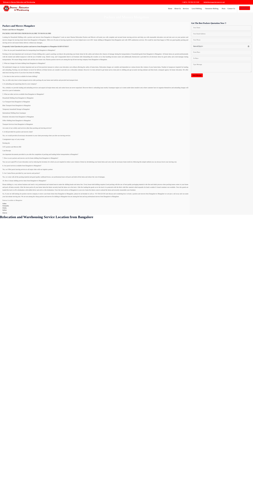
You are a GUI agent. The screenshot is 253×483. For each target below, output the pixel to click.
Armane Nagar (6, 336)
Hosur (45, 362)
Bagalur (4, 370)
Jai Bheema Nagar (48, 388)
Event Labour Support (50, 261)
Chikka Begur (25, 322)
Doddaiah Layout (48, 227)
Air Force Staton (7, 248)
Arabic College (6, 314)
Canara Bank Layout (27, 270)
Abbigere (5, 231)
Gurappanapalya (48, 309)
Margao (66, 305)
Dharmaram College (27, 479)
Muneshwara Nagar (70, 340)
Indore (45, 375)
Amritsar (4, 266)
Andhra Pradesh (7, 283)
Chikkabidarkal (26, 340)
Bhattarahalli (6, 462)
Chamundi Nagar (26, 288)
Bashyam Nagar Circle (9, 418)
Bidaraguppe (25, 240)
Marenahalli (68, 301)
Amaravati (5, 261)
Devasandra (24, 471)
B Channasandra (7, 353)
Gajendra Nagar (48, 275)
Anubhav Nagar (7, 305)
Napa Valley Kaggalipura (72, 388)
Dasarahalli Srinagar (27, 427)
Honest (45, 353)
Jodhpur (45, 444)
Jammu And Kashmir (49, 401)
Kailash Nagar (47, 462)
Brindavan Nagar (26, 261)
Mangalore (67, 288)
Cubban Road (25, 410)
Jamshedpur (46, 410)
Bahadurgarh (6, 375)
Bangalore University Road (10, 401)
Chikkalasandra (26, 349)
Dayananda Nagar (26, 440)
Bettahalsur (5, 453)
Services (186, 9)
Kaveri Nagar (68, 222)
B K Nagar (5, 357)
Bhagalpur (5, 457)
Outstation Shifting (212, 9)
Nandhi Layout (69, 383)
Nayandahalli (68, 396)
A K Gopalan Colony (8, 227)
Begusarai (5, 427)
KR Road (67, 253)
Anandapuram (6, 275)
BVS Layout (25, 266)
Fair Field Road (47, 266)
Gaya (44, 288)
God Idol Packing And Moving (52, 296)
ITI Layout (46, 383)
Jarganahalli (46, 414)
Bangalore (5, 396)
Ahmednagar (6, 244)
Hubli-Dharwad (48, 366)
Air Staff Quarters (7, 253)
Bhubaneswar (25, 235)
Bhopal (23, 231)
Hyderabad (46, 370)
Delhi (23, 457)
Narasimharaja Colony (71, 392)
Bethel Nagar (6, 449)
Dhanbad (24, 475)
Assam (4, 349)
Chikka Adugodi (26, 314)
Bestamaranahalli (7, 444)
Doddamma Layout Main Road (52, 231)
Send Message (197, 75)
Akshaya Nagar (7, 257)
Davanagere (25, 436)
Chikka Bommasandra (28, 327)
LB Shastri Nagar (69, 270)
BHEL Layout (25, 222)
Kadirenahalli (47, 449)
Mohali (66, 331)
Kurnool (66, 261)
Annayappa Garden (8, 296)
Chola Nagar (25, 366)
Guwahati (46, 318)
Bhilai (23, 227)
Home (170, 9)
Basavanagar (6, 414)
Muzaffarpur (68, 357)
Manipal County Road (71, 292)
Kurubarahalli (68, 266)
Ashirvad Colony (7, 340)
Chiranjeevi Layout (27, 357)
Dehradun (24, 453)
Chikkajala (24, 344)
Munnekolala (68, 349)
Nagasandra (68, 370)
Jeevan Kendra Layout (50, 431)
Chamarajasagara (26, 283)
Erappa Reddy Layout (50, 253)
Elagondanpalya (48, 248)
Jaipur (44, 392)
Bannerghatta (6, 410)
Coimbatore (24, 396)
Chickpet (24, 309)
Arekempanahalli (7, 322)
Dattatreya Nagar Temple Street (31, 431)
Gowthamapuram (48, 301)
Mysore (66, 362)
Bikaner (23, 248)
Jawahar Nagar (47, 418)
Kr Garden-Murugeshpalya (72, 248)
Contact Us (231, 9)
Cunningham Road (27, 414)
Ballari (4, 388)
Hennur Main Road (49, 340)
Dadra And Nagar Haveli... (29, 418)
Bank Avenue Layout (8, 405)
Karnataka (46, 475)
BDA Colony (6, 423)
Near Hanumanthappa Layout (73, 401)
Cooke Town (25, 401)
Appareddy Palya (7, 309)
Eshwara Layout (48, 257)
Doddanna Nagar (48, 235)
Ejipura (45, 244)
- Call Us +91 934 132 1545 (190, 2)
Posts (223, 9)
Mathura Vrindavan (70, 318)
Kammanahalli (47, 466)
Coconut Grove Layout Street (30, 392)
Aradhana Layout (7, 318)
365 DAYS (5, 222)
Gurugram (46, 314)
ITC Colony (46, 379)
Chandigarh (24, 292)
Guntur (45, 305)
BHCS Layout (6, 475)
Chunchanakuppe (26, 379)
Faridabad (46, 270)
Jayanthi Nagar (47, 427)
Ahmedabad (6, 240)
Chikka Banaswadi (27, 318)
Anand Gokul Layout (8, 270)
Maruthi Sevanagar (70, 309)
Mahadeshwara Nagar (71, 283)
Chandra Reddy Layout (28, 296)
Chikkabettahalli (26, 336)
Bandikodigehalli (7, 392)
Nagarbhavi (68, 366)
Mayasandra (68, 322)
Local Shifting (197, 9)
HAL (44, 322)
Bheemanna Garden (8, 479)
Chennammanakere (27, 301)
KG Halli (67, 227)
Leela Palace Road (70, 275)
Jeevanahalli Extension (50, 436)
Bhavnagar (5, 471)
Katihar (45, 479)
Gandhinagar (47, 279)
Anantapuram (6, 279)
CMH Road (24, 388)
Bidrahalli (24, 244)
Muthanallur (68, 353)
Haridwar (46, 331)
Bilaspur (23, 253)
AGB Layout (6, 235)
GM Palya (46, 292)
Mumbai (66, 336)
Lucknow (67, 279)
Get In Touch (244, 8)
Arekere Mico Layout (9, 327)
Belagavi (5, 431)
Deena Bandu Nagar (27, 444)
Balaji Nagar (6, 379)
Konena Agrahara (69, 235)
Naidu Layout (68, 379)
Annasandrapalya (7, 292)
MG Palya (67, 327)
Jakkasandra (46, 396)
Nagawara (67, 375)
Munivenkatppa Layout (71, 344)
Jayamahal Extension (49, 423)
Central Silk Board (27, 279)
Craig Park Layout (27, 405)
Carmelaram (25, 275)
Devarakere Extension (28, 466)
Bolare (23, 257)
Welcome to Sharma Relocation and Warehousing (19, 2)
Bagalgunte (5, 366)
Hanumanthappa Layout (50, 327)
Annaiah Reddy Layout (9, 288)
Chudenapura (25, 375)
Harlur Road (47, 336)
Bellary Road (6, 436)
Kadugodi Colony (48, 453)
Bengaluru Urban (7, 440)
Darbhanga (24, 423)
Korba (66, 240)
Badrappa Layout (7, 362)
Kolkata (66, 231)
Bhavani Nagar (6, 466)
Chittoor (23, 362)
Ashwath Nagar (7, 344)
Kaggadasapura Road (49, 457)
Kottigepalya (68, 244)
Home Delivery (47, 349)
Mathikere (67, 314)
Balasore (4, 383)
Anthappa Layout (7, 301)
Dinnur (45, 222)
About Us (177, 9)
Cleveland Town (26, 383)
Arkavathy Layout (7, 331)
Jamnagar (46, 405)
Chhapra (23, 305)
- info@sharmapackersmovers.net (214, 2)
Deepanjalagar (25, 449)
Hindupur (46, 344)
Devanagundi (25, 462)
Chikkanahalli (25, 353)
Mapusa (66, 296)
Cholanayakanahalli (27, 370)
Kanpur (45, 471)
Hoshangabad (47, 357)
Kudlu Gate (68, 257)
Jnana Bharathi (47, 440)
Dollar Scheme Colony (50, 240)
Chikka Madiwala (26, 331)
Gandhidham (47, 283)
